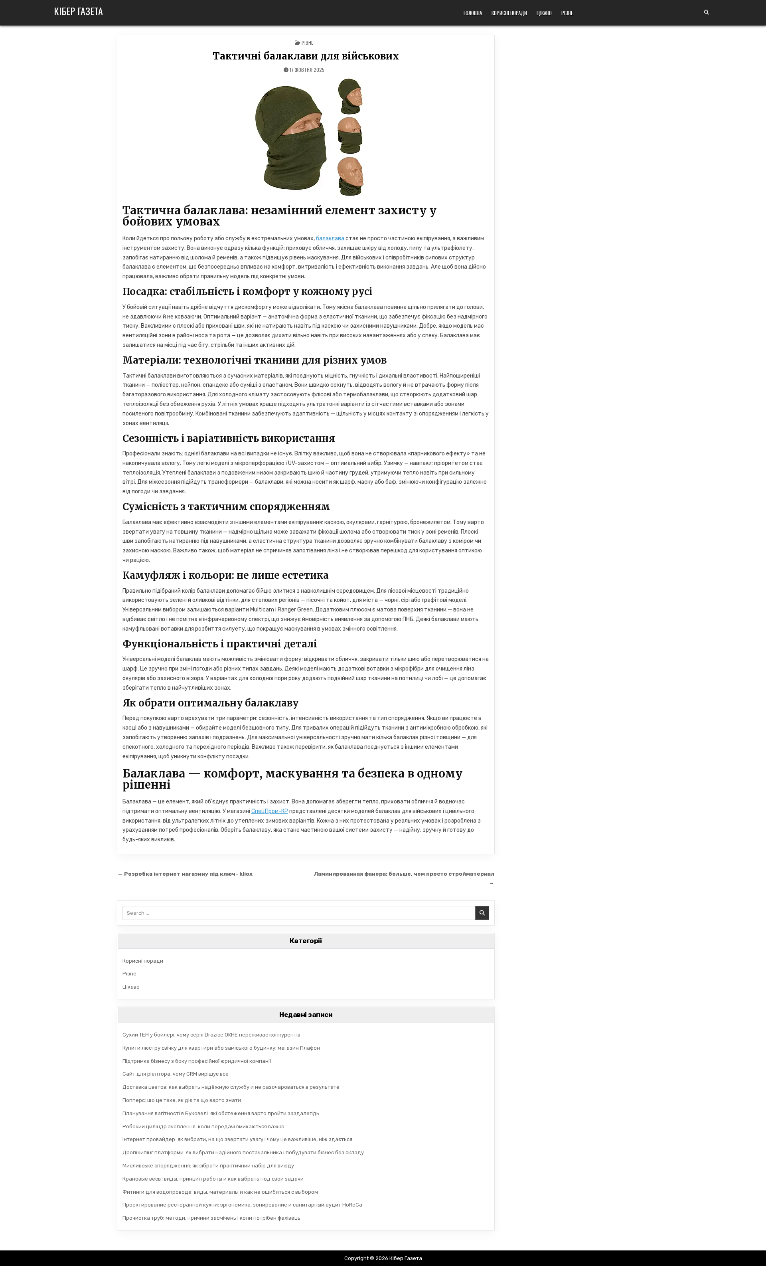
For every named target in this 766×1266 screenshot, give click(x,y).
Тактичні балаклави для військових (306, 56)
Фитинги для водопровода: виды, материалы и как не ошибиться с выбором (220, 1192)
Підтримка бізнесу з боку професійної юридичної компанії (196, 1061)
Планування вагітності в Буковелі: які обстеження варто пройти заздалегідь (220, 1113)
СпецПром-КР (269, 811)
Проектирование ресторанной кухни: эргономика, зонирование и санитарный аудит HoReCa (242, 1205)
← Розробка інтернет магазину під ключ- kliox (185, 873)
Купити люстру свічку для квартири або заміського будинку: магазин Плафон (221, 1048)
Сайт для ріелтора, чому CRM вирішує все (175, 1074)
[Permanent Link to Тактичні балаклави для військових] (305, 138)
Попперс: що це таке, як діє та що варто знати (181, 1100)
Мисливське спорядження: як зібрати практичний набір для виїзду (208, 1166)
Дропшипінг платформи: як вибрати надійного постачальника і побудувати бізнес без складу (243, 1152)
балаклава (330, 238)
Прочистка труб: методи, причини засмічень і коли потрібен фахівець (211, 1218)
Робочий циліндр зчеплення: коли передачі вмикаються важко (203, 1127)
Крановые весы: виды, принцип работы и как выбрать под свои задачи (213, 1179)
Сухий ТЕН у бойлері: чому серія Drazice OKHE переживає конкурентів (211, 1035)
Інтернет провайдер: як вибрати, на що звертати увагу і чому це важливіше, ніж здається (237, 1139)
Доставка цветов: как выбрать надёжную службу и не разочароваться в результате (231, 1087)
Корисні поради (509, 13)
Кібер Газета (78, 11)
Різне (567, 13)
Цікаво (544, 13)
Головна (473, 13)
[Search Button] (706, 12)
